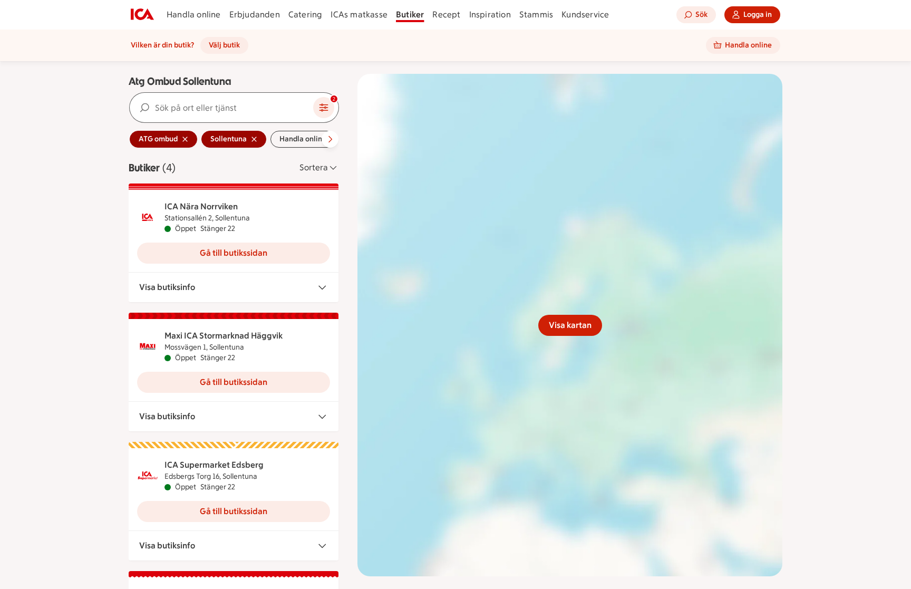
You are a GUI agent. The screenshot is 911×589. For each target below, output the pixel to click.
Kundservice (585, 14)
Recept (446, 14)
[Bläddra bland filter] (330, 139)
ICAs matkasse (359, 14)
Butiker (410, 14)
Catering (305, 14)
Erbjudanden (254, 14)
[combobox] (221, 107)
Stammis (536, 14)
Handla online (194, 14)
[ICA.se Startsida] (142, 14)
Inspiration (490, 14)
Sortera (313, 167)
